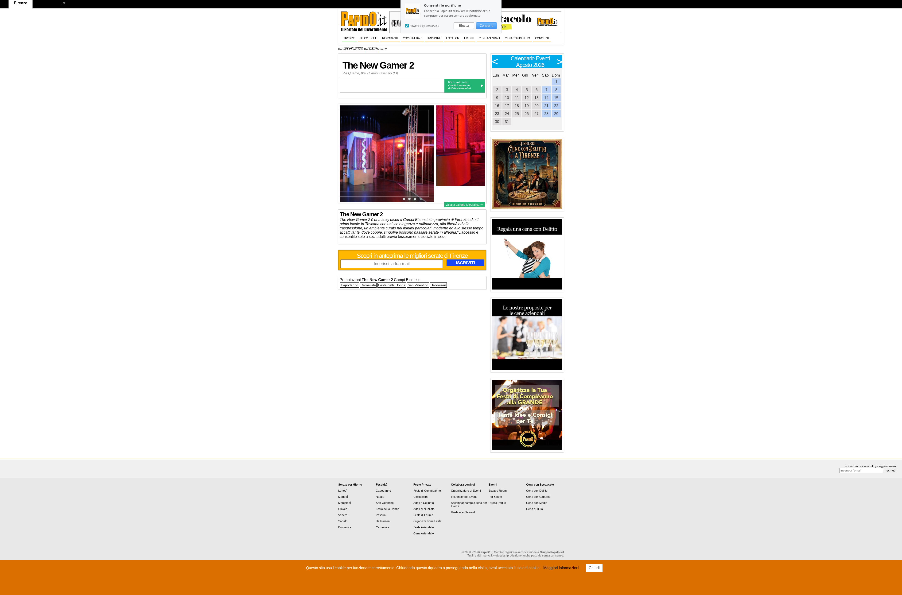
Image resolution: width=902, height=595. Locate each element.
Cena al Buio (534, 509)
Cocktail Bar (412, 38)
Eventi (468, 38)
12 (527, 98)
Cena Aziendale (423, 533)
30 (497, 122)
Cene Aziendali (489, 38)
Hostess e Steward (463, 512)
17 (507, 106)
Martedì (343, 496)
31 (507, 122)
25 (517, 114)
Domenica (344, 527)
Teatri (372, 48)
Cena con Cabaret (538, 496)
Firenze (349, 38)
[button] (404, 199)
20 (536, 106)
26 (527, 114)
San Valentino (418, 285)
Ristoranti (390, 38)
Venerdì (343, 515)
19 (527, 106)
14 (546, 98)
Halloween (438, 285)
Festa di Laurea (423, 515)
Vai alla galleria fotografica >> (464, 204)
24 (507, 114)
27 (536, 114)
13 (536, 98)
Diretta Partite (497, 503)
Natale (380, 496)
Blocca (464, 25)
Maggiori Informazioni (561, 568)
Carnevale (368, 285)
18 (517, 106)
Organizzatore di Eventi (466, 490)
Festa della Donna (391, 285)
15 (556, 98)
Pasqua (381, 515)
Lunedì (342, 490)
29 (556, 114)
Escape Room (353, 48)
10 (507, 98)
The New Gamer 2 (378, 65)
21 (546, 106)
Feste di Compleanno (427, 490)
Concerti (542, 38)
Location (452, 38)
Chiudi (594, 568)
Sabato (342, 521)
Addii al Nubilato (424, 509)
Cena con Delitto (517, 38)
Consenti (487, 25)
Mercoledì (344, 503)
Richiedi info (458, 82)
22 (556, 106)
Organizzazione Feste (427, 521)
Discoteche (368, 38)
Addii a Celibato (423, 503)
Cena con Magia (536, 503)
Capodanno (349, 285)
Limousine (434, 38)
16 (497, 106)
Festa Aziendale (423, 527)
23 (497, 114)
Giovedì (343, 509)
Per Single (495, 496)
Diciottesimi (420, 496)
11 (517, 98)
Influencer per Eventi (464, 496)
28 (546, 114)
